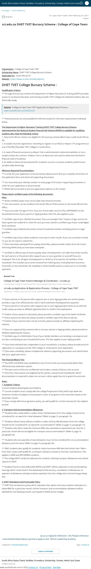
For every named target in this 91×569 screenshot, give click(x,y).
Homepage (5, 11)
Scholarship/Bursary (18, 11)
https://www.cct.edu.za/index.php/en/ (27, 79)
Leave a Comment (45, 551)
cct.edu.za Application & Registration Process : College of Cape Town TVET (41, 288)
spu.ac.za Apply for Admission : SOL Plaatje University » (64, 535)
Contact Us (33, 567)
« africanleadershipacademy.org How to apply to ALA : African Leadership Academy (39, 539)
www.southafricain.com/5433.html (19, 110)
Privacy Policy (45, 567)
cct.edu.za (85, 545)
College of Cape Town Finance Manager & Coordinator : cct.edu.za (37, 280)
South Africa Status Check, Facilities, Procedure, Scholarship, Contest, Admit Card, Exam (41, 3)
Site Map (57, 567)
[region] (45, 48)
